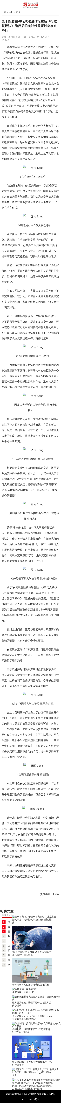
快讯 (11, 12)
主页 (4, 12)
